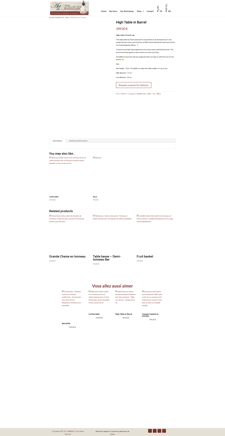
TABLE (158, 94)
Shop (139, 11)
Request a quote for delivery (134, 85)
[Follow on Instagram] (159, 431)
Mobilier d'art (59, 17)
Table (67, 17)
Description (57, 141)
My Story (113, 11)
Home (103, 11)
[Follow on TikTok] (164, 431)
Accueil (51, 17)
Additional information (78, 141)
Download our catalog (36, 413)
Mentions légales (102, 431)
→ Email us (141, 382)
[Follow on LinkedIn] (155, 431)
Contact (150, 11)
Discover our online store (38, 403)
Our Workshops (127, 11)
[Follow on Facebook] (150, 431)
